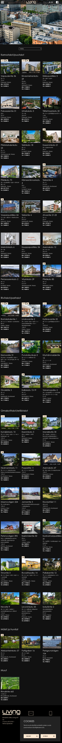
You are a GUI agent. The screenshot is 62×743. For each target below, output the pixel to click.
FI (49, 2)
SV (52, 2)
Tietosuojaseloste (7, 723)
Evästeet (28, 736)
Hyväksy (45, 736)
